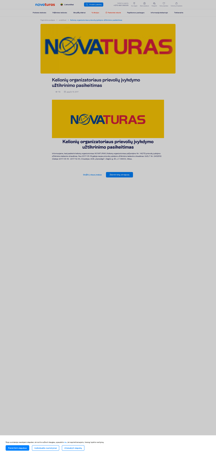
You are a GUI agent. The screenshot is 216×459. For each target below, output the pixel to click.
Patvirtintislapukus (17, 448)
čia (65, 442)
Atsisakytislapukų (73, 448)
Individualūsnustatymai (45, 448)
